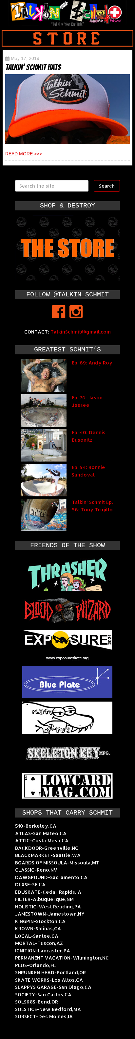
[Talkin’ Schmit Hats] (67, 109)
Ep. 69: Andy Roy (92, 363)
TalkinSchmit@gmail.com (80, 332)
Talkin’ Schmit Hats (33, 67)
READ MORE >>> (23, 153)
